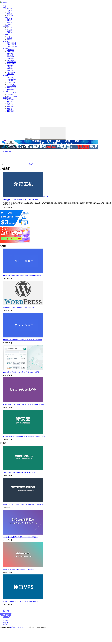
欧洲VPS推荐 (10, 51)
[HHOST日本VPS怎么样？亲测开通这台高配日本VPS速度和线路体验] (23, 272)
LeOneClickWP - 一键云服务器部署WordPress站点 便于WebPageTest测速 (23, 404)
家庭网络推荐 (7, 98)
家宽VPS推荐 (10, 65)
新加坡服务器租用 (12, 46)
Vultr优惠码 (10, 81)
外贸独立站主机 (11, 87)
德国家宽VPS (10, 111)
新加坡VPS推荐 (11, 62)
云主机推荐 (6, 91)
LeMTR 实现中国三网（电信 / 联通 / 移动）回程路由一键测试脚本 (22, 372)
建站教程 (6, 34)
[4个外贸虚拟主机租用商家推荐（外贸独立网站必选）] (23, 196)
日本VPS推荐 (10, 60)
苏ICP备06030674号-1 (23, 627)
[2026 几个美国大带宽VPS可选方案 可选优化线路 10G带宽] (23, 469)
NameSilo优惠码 (11, 86)
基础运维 (9, 19)
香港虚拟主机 (10, 89)
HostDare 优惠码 (11, 93)
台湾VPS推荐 (10, 58)
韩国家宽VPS (10, 103)
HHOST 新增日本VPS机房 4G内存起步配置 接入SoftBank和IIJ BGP (22, 340)
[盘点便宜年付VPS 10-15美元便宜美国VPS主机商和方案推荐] (23, 598)
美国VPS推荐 (10, 53)
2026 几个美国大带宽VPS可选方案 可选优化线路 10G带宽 (20, 472)
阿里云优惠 (10, 77)
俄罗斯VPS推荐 (11, 63)
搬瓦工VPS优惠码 (12, 96)
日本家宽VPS (10, 106)
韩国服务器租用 (11, 43)
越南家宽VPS (10, 108)
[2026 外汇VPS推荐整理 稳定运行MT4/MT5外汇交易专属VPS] (23, 534)
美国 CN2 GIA (11, 72)
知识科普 (9, 32)
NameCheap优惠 (11, 79)
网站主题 (9, 27)
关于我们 (6, 620)
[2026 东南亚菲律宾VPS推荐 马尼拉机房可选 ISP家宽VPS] (23, 566)
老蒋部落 (13, 627)
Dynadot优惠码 (11, 82)
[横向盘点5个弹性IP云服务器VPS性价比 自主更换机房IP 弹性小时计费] (23, 502)
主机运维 (6, 17)
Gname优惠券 (10, 84)
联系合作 (6, 622)
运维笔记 (9, 20)
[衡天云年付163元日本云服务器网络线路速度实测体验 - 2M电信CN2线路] (23, 433)
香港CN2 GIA (10, 74)
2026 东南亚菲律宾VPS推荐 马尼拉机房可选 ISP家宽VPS (19, 569)
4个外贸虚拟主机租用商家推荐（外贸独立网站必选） (21, 200)
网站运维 (9, 38)
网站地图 (6, 624)
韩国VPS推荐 (10, 55)
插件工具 (9, 29)
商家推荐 (9, 12)
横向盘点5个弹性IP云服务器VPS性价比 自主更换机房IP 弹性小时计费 (23, 504)
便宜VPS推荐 (10, 56)
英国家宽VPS (10, 110)
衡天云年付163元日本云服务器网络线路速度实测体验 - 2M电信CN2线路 (24, 436)
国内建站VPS (10, 70)
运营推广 (9, 36)
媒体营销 (9, 39)
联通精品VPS (10, 67)
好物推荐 (9, 31)
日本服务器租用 (11, 44)
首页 (4, 5)
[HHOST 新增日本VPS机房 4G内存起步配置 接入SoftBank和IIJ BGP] (23, 337)
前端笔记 (9, 24)
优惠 (4, 7)
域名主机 (9, 8)
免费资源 (6, 26)
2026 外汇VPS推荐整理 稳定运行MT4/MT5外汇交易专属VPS (20, 537)
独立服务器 (10, 15)
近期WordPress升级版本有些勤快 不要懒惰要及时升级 (18, 307)
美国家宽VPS (10, 105)
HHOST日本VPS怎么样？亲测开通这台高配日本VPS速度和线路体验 (23, 275)
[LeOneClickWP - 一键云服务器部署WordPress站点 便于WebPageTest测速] (23, 401)
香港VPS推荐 (10, 50)
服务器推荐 (6, 41)
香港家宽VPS (10, 101)
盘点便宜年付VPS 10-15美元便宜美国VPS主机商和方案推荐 (20, 601)
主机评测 (9, 14)
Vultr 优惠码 (10, 94)
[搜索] (53, 133)
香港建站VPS (10, 68)
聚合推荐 (6, 48)
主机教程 (9, 22)
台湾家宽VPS (10, 99)
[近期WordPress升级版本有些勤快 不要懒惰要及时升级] (23, 305)
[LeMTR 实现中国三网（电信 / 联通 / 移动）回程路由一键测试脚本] (23, 369)
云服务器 (9, 10)
